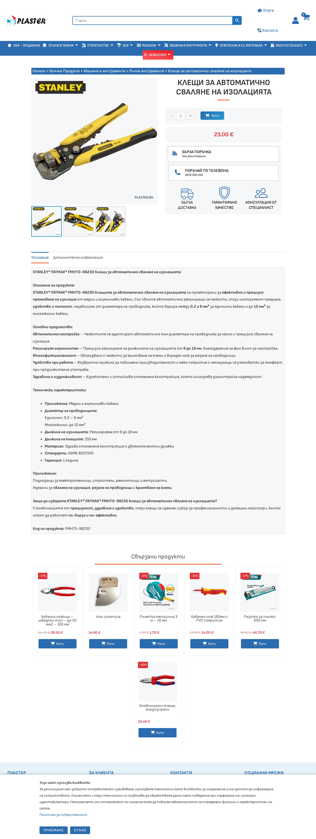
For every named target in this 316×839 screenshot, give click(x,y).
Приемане (53, 830)
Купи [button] (60, 644)
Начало (39, 71)
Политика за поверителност (63, 815)
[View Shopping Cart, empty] (307, 21)
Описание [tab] (40, 257)
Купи (215, 115)
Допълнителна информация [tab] (78, 257)
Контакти (270, 30)
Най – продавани (26, 45)
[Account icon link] (295, 20)
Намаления (157, 55)
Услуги (268, 10)
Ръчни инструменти (146, 71)
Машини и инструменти (104, 71)
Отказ (80, 830)
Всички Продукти (65, 71)
